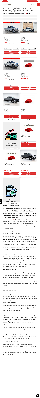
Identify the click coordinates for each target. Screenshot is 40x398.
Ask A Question (11, 51)
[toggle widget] (37, 395)
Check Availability (11, 53)
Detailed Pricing (11, 43)
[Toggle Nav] (38, 4)
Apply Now (11, 220)
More (11, 49)
